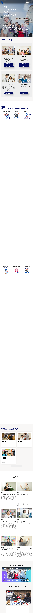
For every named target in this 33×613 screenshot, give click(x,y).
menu (31, 2)
